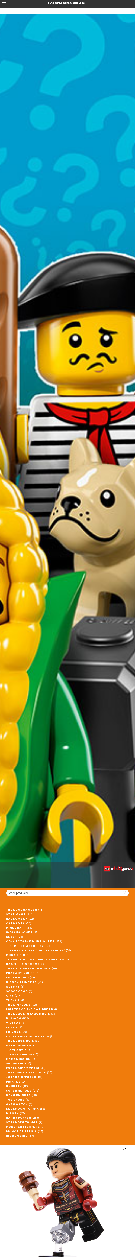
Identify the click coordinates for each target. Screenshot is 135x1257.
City (10, 996)
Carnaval (15, 924)
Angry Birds (21, 1055)
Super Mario (17, 978)
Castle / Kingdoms (23, 964)
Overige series (20, 1046)
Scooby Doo (17, 992)
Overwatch (17, 1105)
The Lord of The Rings (26, 1073)
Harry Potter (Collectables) (37, 951)
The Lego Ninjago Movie (28, 1014)
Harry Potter (19, 1118)
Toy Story (15, 1100)
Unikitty (14, 1086)
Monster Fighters (23, 1127)
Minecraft (16, 928)
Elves (12, 1028)
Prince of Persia (21, 1132)
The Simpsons (18, 1005)
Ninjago (14, 1019)
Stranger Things (22, 1123)
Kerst (11, 937)
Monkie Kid (16, 955)
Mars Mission (18, 1059)
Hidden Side (17, 1136)
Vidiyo (12, 1023)
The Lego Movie (20, 1041)
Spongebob (16, 1064)
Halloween (17, 919)
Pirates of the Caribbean (30, 1010)
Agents (13, 987)
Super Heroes (19, 1091)
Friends (13, 1032)
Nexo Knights (18, 1095)
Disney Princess (21, 982)
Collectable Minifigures (30, 942)
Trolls (13, 1001)
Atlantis (18, 1050)
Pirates (13, 1082)
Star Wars (16, 915)
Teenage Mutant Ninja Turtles (35, 960)
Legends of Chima (22, 1109)
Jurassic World (21, 1077)
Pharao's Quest (20, 973)
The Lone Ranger (22, 910)
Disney (12, 1114)
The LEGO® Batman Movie (28, 969)
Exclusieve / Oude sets (27, 1037)
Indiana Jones (19, 933)
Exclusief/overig (23, 1068)
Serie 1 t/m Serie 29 (27, 946)
